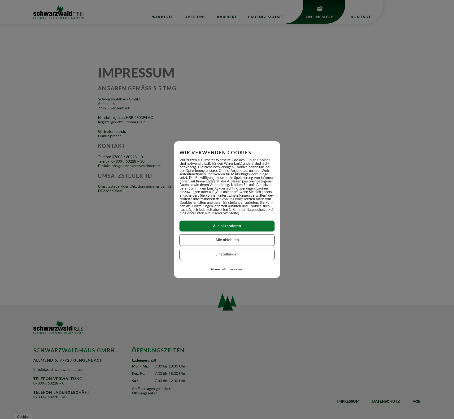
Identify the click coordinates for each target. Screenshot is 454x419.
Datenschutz (218, 269)
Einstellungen (227, 254)
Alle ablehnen (227, 240)
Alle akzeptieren (227, 226)
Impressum (236, 269)
